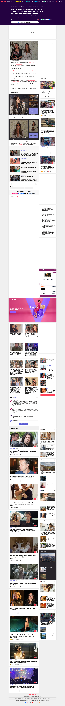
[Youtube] (48, 44)
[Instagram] (44, 44)
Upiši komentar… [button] (16, 420)
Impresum (21, 700)
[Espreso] (19, 698)
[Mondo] (3, 1)
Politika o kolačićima (37, 700)
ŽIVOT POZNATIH (18, 144)
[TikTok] (50, 44)
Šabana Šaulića (31, 62)
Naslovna (12, 6)
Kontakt (24, 700)
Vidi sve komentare (24, 423)
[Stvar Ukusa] (48, 698)
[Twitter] (46, 44)
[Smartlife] (35, 698)
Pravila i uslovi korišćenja (30, 700)
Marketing (17, 700)
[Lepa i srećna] (32, 698)
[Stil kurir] (25, 698)
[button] (38, 19)
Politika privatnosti (46, 700)
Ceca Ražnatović (14, 70)
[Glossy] (28, 698)
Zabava (16, 6)
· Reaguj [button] (44, 115)
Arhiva (42, 700)
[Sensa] (39, 698)
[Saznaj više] (54, 429)
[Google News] (52, 44)
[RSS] (54, 44)
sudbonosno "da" (19, 64)
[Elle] (23, 698)
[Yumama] (44, 698)
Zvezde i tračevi (21, 6)
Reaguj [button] (12, 196)
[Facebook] (41, 44)
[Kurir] (16, 698)
